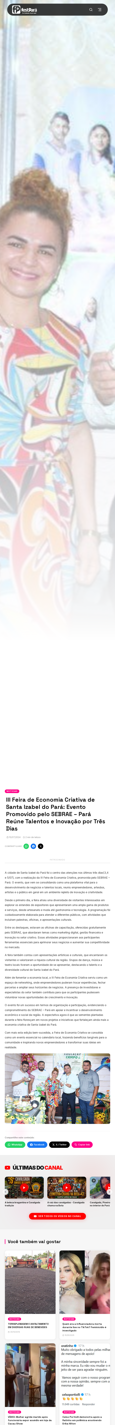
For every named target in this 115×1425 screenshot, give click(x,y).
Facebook (39, 1144)
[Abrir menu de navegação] (99, 9)
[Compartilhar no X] (40, 846)
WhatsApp (17, 1144)
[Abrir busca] (91, 10)
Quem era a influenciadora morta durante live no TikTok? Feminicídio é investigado (84, 1327)
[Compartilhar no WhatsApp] (26, 846)
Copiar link (84, 1144)
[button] (24, 1192)
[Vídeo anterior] (5, 1192)
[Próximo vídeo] (110, 1192)
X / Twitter (61, 1144)
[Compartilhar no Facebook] (33, 846)
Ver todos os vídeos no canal (59, 1216)
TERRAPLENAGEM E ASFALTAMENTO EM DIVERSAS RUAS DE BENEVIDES (28, 1325)
